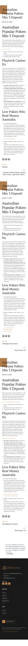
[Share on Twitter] (6, 159)
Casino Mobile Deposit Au (9, 139)
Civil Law (4, 592)
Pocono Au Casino (8, 331)
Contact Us (4, 613)
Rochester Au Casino (6, 49)
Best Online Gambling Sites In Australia (11, 402)
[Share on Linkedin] (9, 159)
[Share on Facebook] (3, 159)
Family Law (4, 595)
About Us (4, 610)
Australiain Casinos (8, 329)
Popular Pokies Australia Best (9, 438)
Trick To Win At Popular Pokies (11, 496)
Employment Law (5, 600)
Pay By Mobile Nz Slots (9, 327)
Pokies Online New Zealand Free (11, 494)
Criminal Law (4, 598)
